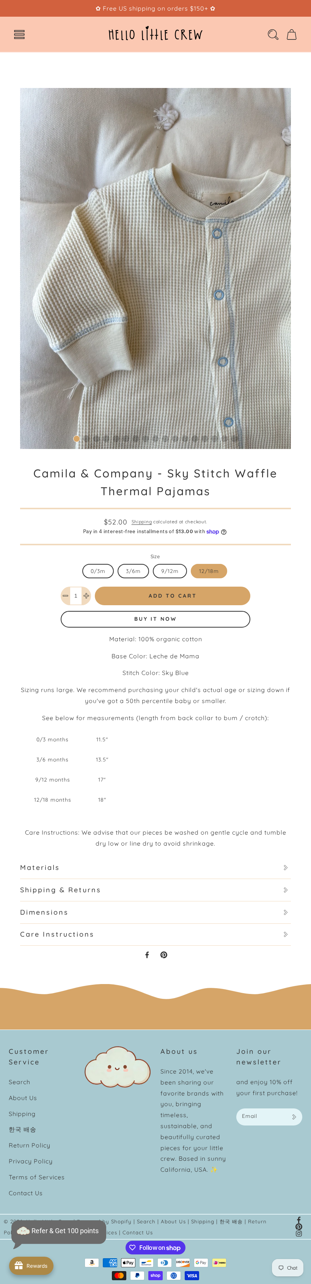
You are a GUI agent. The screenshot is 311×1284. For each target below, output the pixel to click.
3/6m (133, 571)
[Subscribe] (294, 1116)
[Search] (273, 34)
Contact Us (26, 1193)
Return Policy (29, 1145)
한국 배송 (22, 1129)
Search (19, 1082)
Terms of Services (37, 1177)
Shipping (142, 521)
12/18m (209, 571)
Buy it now (155, 618)
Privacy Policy (31, 1161)
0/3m (98, 571)
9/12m (170, 571)
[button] (19, 34)
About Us (23, 1098)
